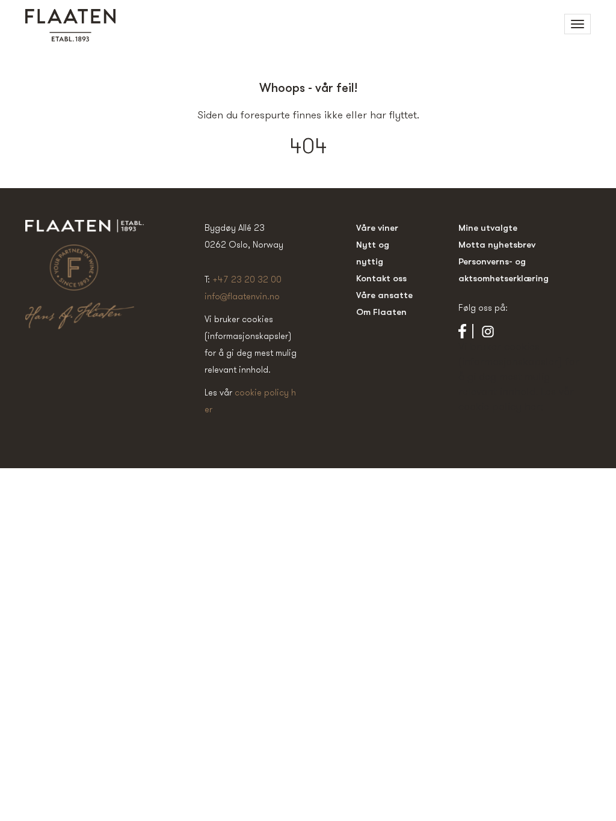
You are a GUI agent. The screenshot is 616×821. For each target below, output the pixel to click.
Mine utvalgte (487, 227)
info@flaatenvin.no (242, 296)
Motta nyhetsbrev (496, 244)
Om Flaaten (381, 311)
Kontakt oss (381, 278)
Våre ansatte (384, 295)
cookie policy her (499, 406)
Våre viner (377, 227)
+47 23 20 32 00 (247, 279)
